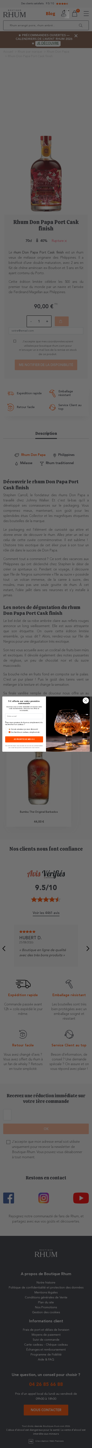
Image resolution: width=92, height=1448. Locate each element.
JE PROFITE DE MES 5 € (24, 739)
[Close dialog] (86, 700)
